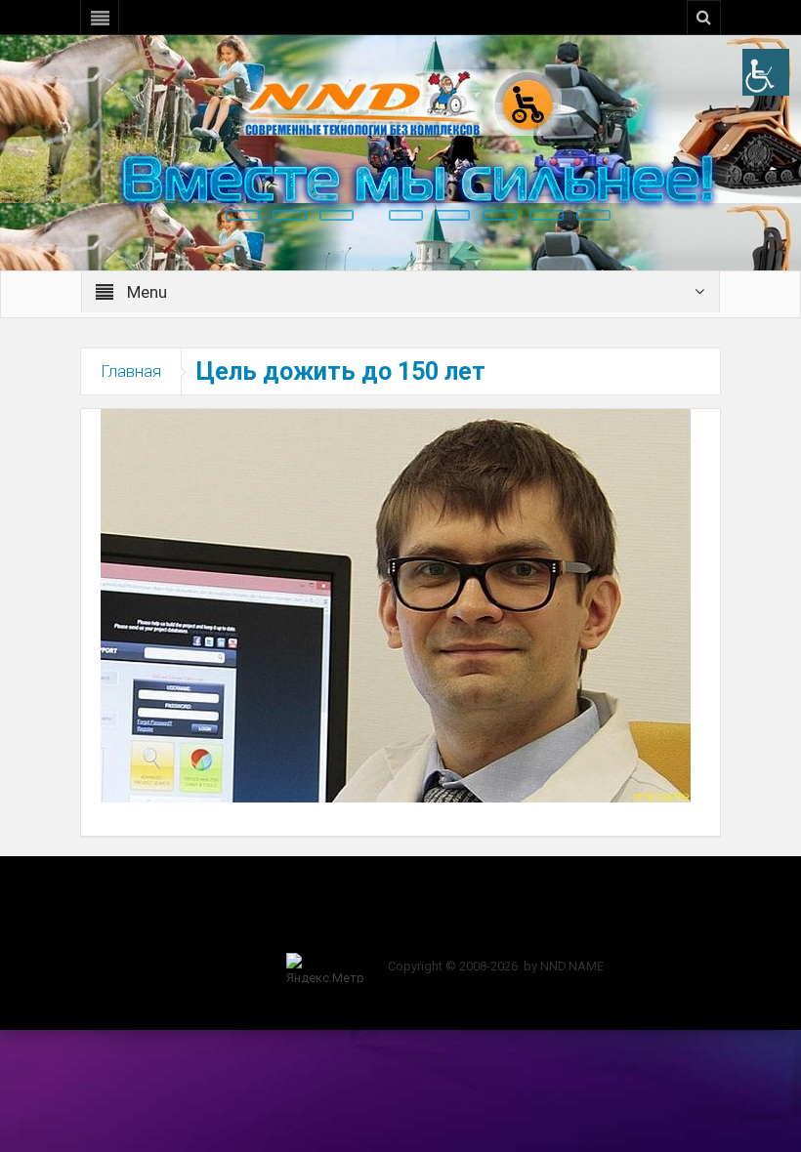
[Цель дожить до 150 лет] (396, 604)
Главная (131, 371)
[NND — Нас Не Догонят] (400, 101)
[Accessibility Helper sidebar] (765, 72)
